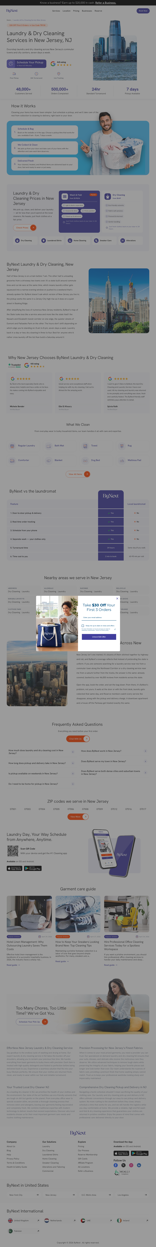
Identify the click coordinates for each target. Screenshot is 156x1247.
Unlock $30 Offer (99, 637)
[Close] (117, 598)
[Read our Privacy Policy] (115, 629)
